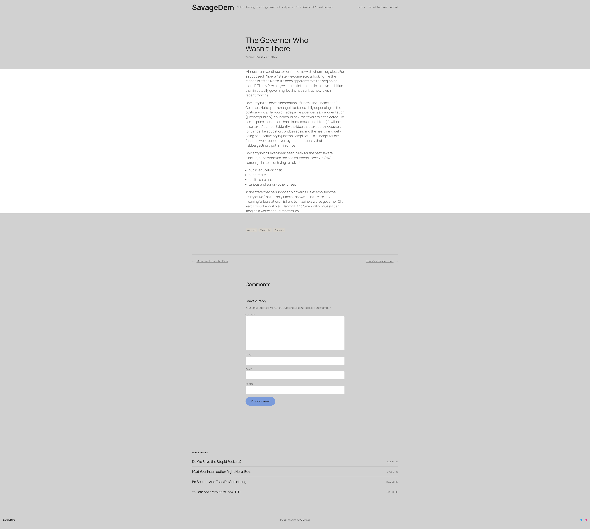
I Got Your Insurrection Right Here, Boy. (221, 472)
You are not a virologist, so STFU (216, 492)
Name (249, 354)
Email (249, 369)
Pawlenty (279, 230)
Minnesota (265, 230)
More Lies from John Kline (212, 261)
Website (249, 383)
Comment (251, 314)
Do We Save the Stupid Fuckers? (217, 462)
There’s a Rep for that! (379, 261)
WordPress (304, 519)
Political (273, 56)
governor (251, 230)
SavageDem (213, 7)
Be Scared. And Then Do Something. (219, 482)
